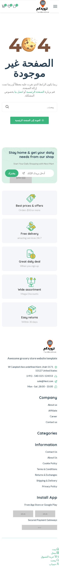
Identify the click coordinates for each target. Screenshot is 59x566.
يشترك (11, 173)
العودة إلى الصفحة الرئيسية (28, 120)
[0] (14, 6)
